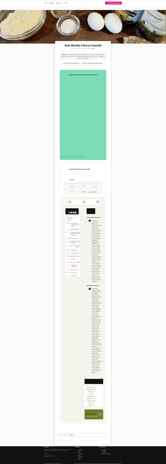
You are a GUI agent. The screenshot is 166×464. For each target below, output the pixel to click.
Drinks (79, 459)
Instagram (104, 449)
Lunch (79, 451)
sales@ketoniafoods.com (49, 455)
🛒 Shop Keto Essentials (113, 3)
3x (73, 212)
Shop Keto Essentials (106, 453)
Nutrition (97, 202)
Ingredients (69, 202)
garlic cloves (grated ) (75, 262)
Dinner (93, 48)
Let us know (89, 416)
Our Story (104, 452)
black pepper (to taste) (73, 238)
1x (69, 212)
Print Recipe (71, 179)
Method (83, 202)
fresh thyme (74, 272)
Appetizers (80, 456)
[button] (76, 217)
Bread (79, 455)
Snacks (79, 458)
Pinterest (104, 451)
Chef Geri (65, 434)
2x (71, 212)
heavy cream (75, 269)
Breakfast (80, 449)
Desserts (80, 453)
